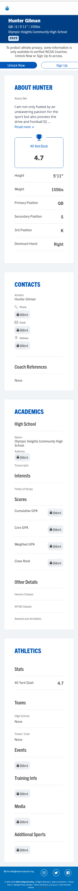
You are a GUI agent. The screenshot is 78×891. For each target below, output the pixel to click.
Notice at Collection (59, 882)
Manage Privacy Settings (23, 885)
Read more (24, 127)
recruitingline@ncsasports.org (20, 871)
